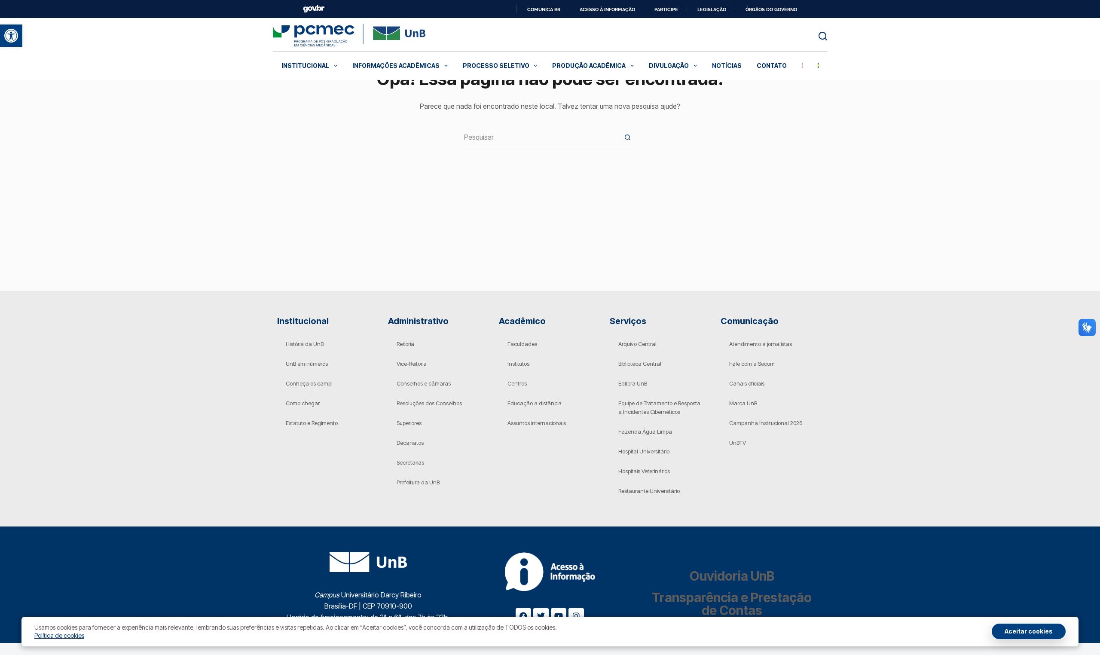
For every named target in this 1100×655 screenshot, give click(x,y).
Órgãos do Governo (771, 9)
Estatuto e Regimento (312, 422)
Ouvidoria (732, 576)
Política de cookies (59, 635)
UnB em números (307, 363)
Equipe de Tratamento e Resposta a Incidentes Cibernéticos (659, 407)
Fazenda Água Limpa (645, 431)
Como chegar (303, 403)
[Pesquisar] (823, 36)
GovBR (313, 9)
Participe (666, 9)
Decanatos (410, 442)
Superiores (409, 422)
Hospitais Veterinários (644, 471)
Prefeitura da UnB (418, 482)
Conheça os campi (309, 383)
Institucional (305, 65)
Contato (772, 65)
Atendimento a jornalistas (760, 343)
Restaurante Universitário (649, 490)
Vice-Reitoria (412, 363)
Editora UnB (632, 383)
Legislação (711, 9)
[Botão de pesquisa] (627, 137)
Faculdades (522, 343)
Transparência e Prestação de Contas (732, 604)
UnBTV (737, 442)
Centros (517, 383)
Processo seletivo (496, 65)
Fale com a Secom (752, 363)
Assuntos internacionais (536, 422)
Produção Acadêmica (589, 65)
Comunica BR (543, 9)
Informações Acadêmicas (396, 65)
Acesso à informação (607, 9)
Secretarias (410, 462)
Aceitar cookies (1029, 631)
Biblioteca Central (639, 363)
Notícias (727, 65)
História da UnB (305, 343)
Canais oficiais (746, 383)
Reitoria (405, 343)
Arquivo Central (637, 343)
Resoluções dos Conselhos (429, 403)
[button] (11, 35)
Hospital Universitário (643, 451)
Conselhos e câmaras (424, 383)
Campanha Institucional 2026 (765, 422)
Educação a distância (534, 403)
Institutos (518, 363)
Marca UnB (743, 403)
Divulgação (669, 65)
